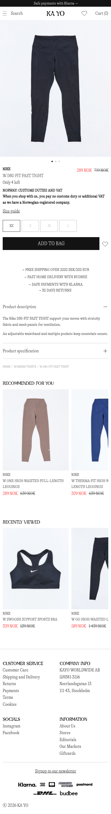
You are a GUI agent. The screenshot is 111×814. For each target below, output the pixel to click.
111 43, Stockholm (75, 690)
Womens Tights (25, 366)
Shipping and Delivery (21, 676)
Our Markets (70, 746)
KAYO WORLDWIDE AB (80, 670)
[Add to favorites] (105, 244)
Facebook (11, 732)
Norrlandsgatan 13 (75, 683)
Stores (65, 732)
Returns (9, 683)
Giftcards (67, 753)
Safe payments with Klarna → (56, 3)
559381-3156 (70, 676)
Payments (11, 690)
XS (11, 225)
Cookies (9, 704)
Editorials (68, 739)
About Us (67, 726)
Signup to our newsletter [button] (55, 771)
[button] (101, 13)
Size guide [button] (11, 211)
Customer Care (15, 670)
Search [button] (17, 13)
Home (7, 366)
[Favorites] (84, 13)
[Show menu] (6, 13)
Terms (8, 697)
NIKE (7, 169)
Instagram (11, 726)
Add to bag (51, 243)
